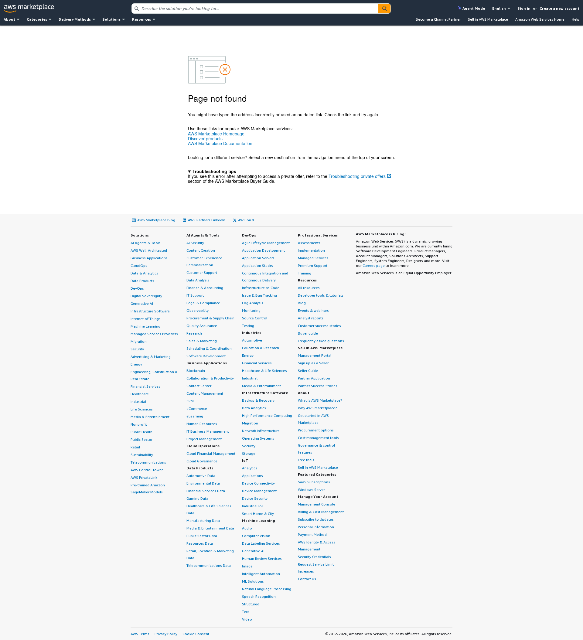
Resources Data (199, 543)
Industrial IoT (253, 506)
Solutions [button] (111, 19)
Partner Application (314, 378)
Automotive (252, 340)
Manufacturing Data (203, 520)
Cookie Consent (195, 633)
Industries (251, 332)
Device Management (259, 491)
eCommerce (196, 408)
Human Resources (201, 423)
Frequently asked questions (321, 341)
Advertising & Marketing (151, 356)
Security (137, 349)
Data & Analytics (144, 273)
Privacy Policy (166, 633)
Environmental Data (203, 483)
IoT (245, 460)
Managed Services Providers (154, 334)
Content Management (204, 393)
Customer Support (201, 272)
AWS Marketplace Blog (156, 220)
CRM (190, 401)
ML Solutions (253, 581)
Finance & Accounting (204, 287)
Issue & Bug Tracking (259, 295)
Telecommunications (148, 462)
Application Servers (258, 258)
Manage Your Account (318, 496)
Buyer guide (308, 333)
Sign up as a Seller (313, 363)
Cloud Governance (201, 461)
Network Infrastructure (261, 430)
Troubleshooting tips (214, 171)
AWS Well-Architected (149, 250)
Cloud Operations (203, 446)
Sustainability (142, 454)
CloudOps (139, 265)
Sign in (523, 8)
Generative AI (142, 303)
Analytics (249, 468)
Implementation (311, 250)
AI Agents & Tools (146, 242)
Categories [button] (37, 19)
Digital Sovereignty (146, 296)
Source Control (254, 318)
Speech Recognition (259, 596)
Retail (135, 447)
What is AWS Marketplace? (320, 400)
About (303, 392)
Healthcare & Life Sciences (264, 370)
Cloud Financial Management (210, 453)
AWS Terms (140, 633)
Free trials (306, 460)
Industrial (138, 401)
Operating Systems (258, 438)
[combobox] (255, 8)
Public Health (141, 432)
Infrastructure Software (150, 311)
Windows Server (311, 489)
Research (194, 333)
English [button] (499, 8)
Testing (248, 325)
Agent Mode (473, 8)
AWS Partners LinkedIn (206, 220)
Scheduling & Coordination (209, 348)
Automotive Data (200, 475)
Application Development (263, 250)
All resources (309, 287)
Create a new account (559, 8)
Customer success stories (319, 325)
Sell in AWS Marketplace (488, 19)
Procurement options (316, 430)
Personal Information (316, 527)
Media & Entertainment (150, 416)
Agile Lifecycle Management (266, 242)
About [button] (9, 19)
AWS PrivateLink (144, 477)
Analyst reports (310, 318)
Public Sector (141, 439)
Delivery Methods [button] (75, 19)
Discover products (205, 138)
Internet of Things (146, 318)
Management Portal (314, 355)
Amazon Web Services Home (539, 19)
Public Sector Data (201, 535)
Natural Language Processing (266, 589)
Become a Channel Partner (438, 19)
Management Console (316, 504)
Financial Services (145, 386)
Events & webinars (313, 310)
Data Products (142, 280)
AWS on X (246, 220)
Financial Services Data (205, 491)
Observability (197, 310)
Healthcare (140, 394)
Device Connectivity (258, 483)
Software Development (206, 356)
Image (247, 566)
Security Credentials (314, 556)
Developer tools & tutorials (320, 295)
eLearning (194, 416)
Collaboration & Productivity (210, 378)
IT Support (195, 295)
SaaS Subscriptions (314, 482)
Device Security (255, 498)
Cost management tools (318, 437)
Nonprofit (139, 424)
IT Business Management (207, 431)
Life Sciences (142, 409)
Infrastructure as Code (260, 287)
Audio (247, 528)
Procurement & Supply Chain (210, 318)
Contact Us (307, 579)
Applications (252, 475)
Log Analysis (252, 303)
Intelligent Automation (261, 573)
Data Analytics (254, 408)
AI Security (195, 242)
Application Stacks (257, 265)
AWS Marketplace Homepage (216, 134)
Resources (307, 280)
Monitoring (251, 310)
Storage (248, 453)
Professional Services (318, 235)
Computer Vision (256, 535)
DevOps (137, 288)
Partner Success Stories (317, 385)
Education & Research (260, 348)
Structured (250, 604)
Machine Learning (145, 326)
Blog (302, 303)
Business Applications (149, 258)
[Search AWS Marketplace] (384, 8)
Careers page (374, 265)
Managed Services (313, 258)
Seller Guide (308, 370)
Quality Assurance (201, 325)
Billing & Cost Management (321, 511)
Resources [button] (141, 19)
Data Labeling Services (261, 543)
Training (304, 273)
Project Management (204, 439)
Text (245, 611)
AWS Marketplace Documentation (220, 143)
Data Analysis (197, 280)
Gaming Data (197, 498)
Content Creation (200, 250)
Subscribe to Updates (316, 519)
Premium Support (312, 265)
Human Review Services (262, 558)
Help (575, 19)
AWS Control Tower (147, 470)
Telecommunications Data (208, 565)
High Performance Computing (267, 415)
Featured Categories (317, 474)
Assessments (309, 242)
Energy (136, 364)
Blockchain (195, 370)
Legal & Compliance (203, 303)
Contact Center (198, 385)
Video (247, 619)
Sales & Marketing (201, 341)
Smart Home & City (258, 513)
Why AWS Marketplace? (317, 408)
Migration (139, 341)
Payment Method (312, 534)
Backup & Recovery (258, 400)
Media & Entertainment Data (210, 528)
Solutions (140, 235)
